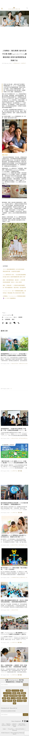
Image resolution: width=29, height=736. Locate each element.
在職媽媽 (7, 319)
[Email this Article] (19, 24)
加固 (21, 690)
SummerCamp (15, 690)
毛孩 (14, 703)
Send (25, 684)
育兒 (19, 693)
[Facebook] (22, 721)
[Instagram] (25, 721)
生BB (15, 317)
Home (3, 723)
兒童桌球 (8, 690)
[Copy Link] (27, 24)
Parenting (14, 725)
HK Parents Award (21, 725)
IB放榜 (4, 700)
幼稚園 (4, 698)
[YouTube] (27, 721)
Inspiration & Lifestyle (18, 577)
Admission (21, 545)
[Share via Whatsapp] (22, 24)
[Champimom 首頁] (13, 9)
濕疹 (14, 700)
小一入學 (13, 698)
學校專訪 (9, 700)
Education (15, 363)
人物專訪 (6, 695)
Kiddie (14, 726)
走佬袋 (14, 693)
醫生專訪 (23, 693)
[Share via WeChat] (24, 23)
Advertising (14, 730)
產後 (20, 695)
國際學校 (19, 698)
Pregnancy (17, 63)
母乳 (25, 700)
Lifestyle (14, 470)
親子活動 (20, 470)
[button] (1, 8)
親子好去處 (20, 700)
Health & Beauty (22, 723)
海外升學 (24, 698)
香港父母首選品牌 (13, 695)
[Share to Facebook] (17, 24)
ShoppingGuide (7, 693)
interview (8, 317)
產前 (13, 319)
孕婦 (8, 698)
